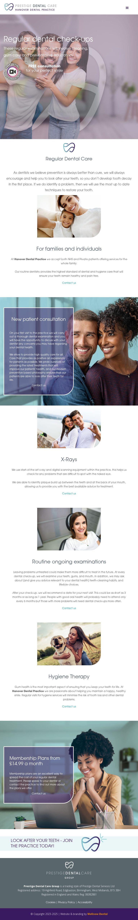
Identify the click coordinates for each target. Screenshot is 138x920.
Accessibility (85, 902)
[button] (127, 8)
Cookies (50, 902)
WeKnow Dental (97, 914)
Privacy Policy (66, 902)
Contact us (69, 283)
